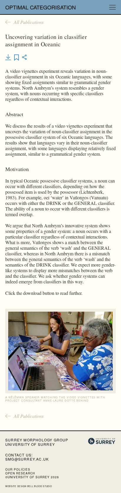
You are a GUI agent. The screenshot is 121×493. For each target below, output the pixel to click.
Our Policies (17, 469)
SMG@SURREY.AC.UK (27, 458)
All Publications (28, 22)
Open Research (20, 473)
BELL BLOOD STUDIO (39, 486)
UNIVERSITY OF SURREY (30, 444)
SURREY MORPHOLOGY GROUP (36, 439)
